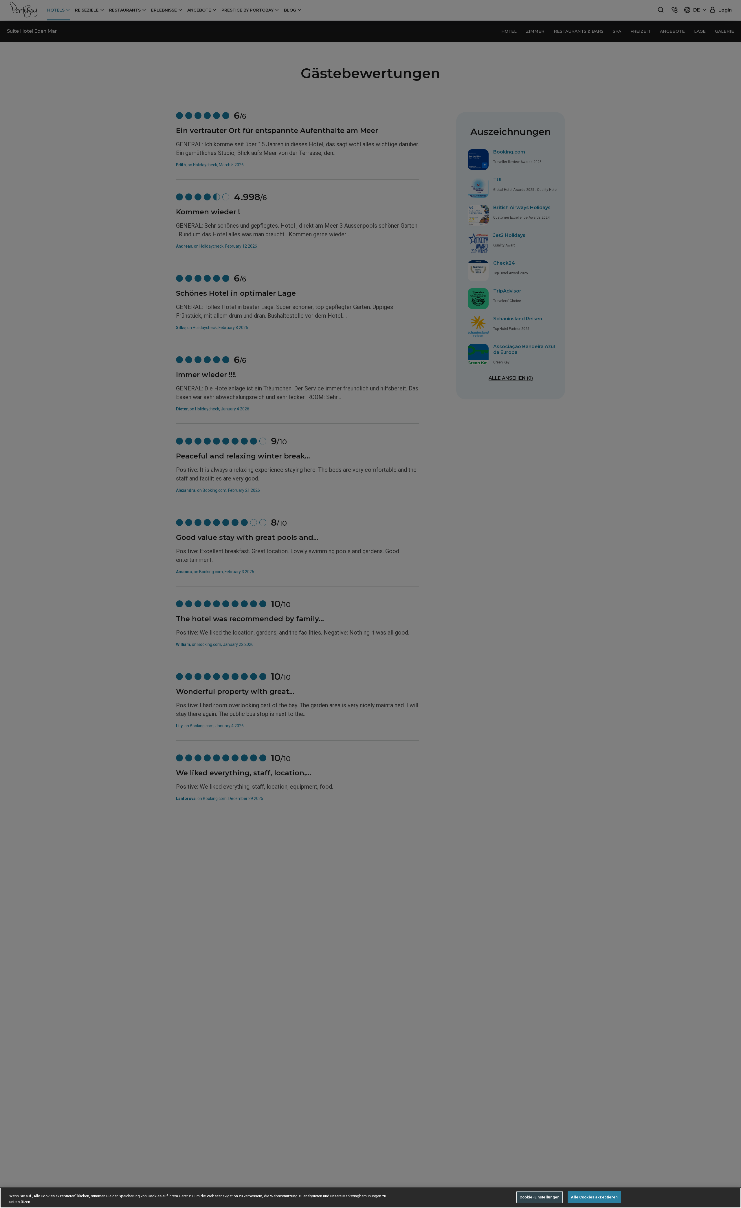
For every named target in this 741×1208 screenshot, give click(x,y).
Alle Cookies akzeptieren (594, 1197)
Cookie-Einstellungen (540, 1197)
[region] (370, 1197)
